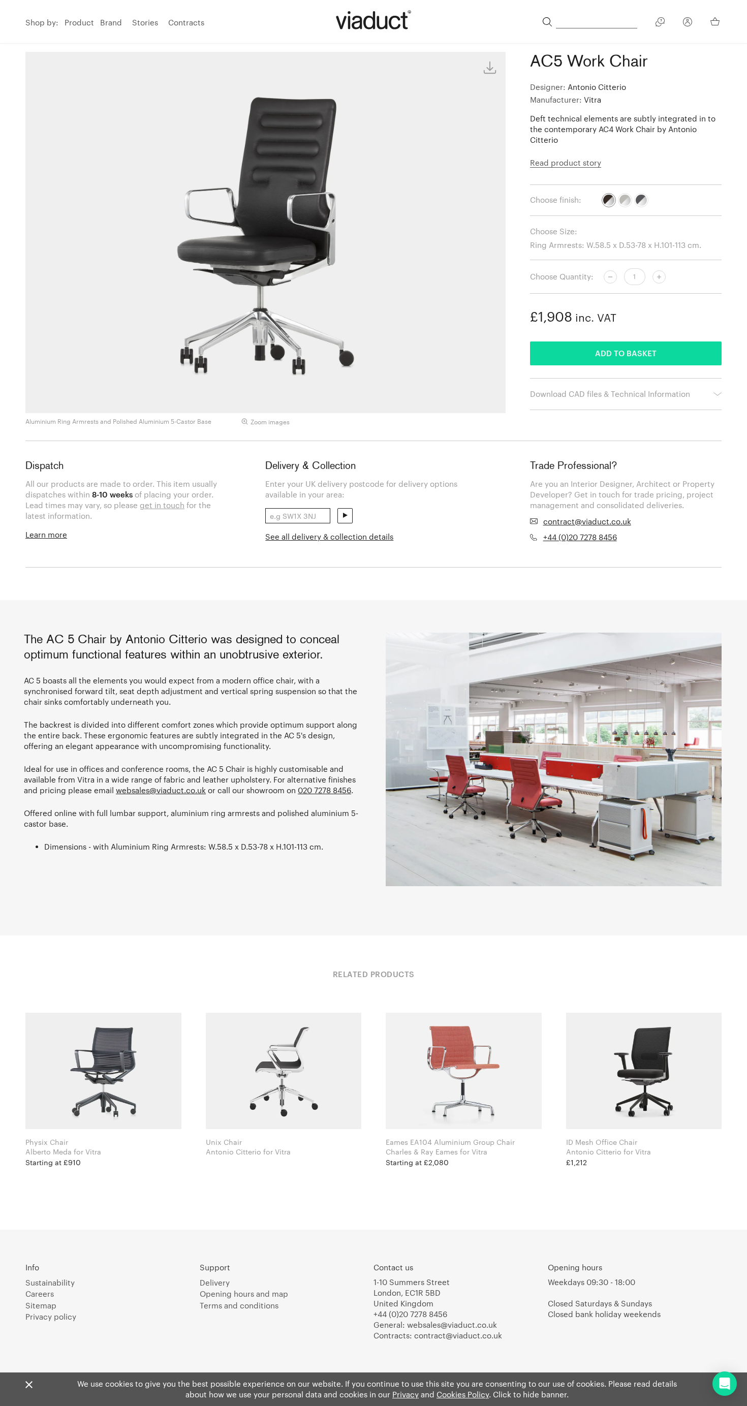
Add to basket (626, 353)
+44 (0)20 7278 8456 (580, 537)
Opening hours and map (244, 1293)
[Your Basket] (716, 21)
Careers (39, 1293)
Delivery (215, 1282)
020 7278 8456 (324, 790)
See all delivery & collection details (329, 536)
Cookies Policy (463, 1394)
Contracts (186, 22)
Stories (145, 22)
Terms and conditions (239, 1305)
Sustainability (50, 1282)
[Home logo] (373, 19)
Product (79, 22)
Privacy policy (50, 1316)
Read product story (565, 162)
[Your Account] (687, 23)
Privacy (405, 1394)
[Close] (29, 1385)
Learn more (46, 534)
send (345, 515)
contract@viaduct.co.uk (587, 521)
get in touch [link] (162, 505)
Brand (111, 22)
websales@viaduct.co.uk (161, 790)
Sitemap (40, 1305)
